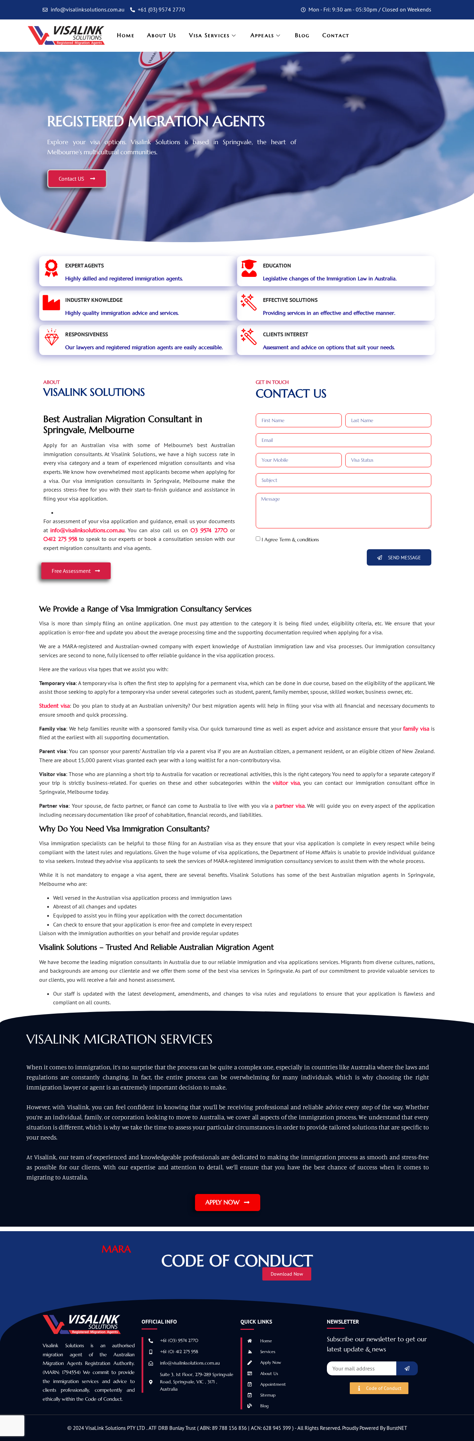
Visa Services (209, 35)
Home (125, 35)
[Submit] (407, 1368)
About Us (162, 35)
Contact (336, 35)
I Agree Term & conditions (290, 539)
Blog (302, 35)
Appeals (262, 35)
